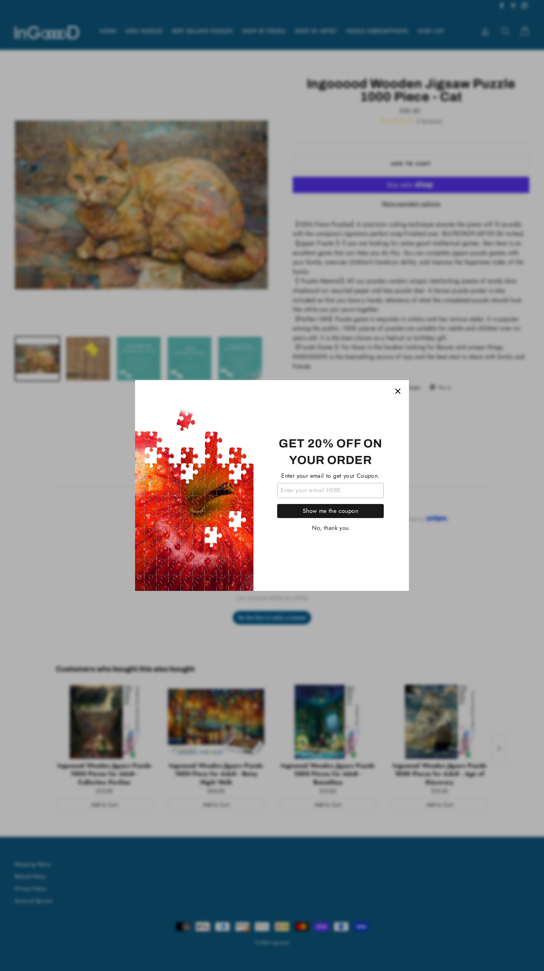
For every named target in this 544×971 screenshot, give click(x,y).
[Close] (398, 391)
